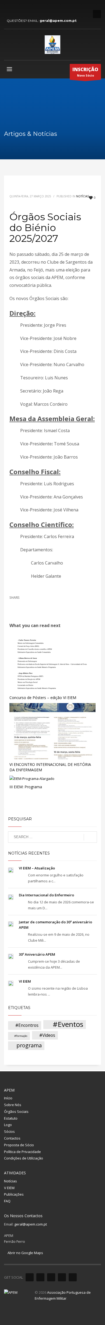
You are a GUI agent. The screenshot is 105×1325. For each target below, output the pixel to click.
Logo (8, 1124)
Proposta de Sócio (19, 1144)
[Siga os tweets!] (40, 1277)
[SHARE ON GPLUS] (32, 605)
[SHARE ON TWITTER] (13, 605)
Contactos (12, 1138)
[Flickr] (32, 8)
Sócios (9, 1131)
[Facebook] (8, 8)
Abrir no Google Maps (25, 1252)
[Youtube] (24, 8)
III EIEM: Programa (25, 786)
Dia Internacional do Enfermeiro (46, 895)
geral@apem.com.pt (58, 21)
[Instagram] (40, 8)
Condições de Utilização (23, 1158)
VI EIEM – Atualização (37, 868)
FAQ (7, 1201)
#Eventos (68, 1024)
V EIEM (9, 1187)
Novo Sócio (85, 71)
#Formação (20, 1036)
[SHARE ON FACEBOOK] (23, 605)
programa (29, 1045)
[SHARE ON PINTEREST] (42, 605)
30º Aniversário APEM (37, 954)
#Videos (47, 1035)
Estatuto (11, 1118)
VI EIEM (25, 981)
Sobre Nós (12, 1104)
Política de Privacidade (22, 1151)
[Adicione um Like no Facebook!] (30, 1277)
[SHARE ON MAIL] (51, 605)
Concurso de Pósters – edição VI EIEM (42, 697)
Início (8, 1098)
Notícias (82, 196)
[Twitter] (16, 8)
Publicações (14, 1194)
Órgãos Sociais (16, 1111)
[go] (90, 837)
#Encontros (26, 1025)
